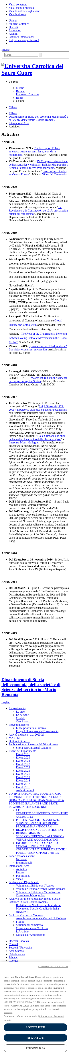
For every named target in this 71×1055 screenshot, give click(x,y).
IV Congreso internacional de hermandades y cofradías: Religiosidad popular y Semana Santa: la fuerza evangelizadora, (38, 164)
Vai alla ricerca (17, 14)
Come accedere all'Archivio (32, 928)
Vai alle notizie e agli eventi (24, 11)
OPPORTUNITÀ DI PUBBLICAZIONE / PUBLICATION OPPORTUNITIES (41, 851)
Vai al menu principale (21, 7)
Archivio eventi (25, 790)
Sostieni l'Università (20, 947)
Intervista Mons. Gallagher (24, 442)
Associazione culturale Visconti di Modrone (41, 918)
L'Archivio (22, 931)
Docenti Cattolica (19, 940)
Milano (20, 87)
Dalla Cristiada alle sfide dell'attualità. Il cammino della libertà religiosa (37, 437)
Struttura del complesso (29, 924)
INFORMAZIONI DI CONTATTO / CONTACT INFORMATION (37, 844)
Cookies (13, 960)
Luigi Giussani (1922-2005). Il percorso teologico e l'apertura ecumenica (38, 408)
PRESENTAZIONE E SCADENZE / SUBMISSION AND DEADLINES (38, 821)
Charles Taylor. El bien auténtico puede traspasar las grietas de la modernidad (34, 151)
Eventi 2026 (23, 754)
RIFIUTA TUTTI (35, 1037)
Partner (20, 872)
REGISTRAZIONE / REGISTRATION (39, 829)
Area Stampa (16, 950)
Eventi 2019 (23, 777)
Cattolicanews (17, 954)
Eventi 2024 (23, 760)
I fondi (20, 921)
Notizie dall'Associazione (30, 934)
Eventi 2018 (23, 780)
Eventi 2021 (23, 770)
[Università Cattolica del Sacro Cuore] (35, 72)
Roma (19, 97)
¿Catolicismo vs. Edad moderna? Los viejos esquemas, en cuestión (38, 348)
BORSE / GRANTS (28, 833)
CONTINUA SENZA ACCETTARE (53, 966)
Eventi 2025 (23, 757)
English (5, 49)
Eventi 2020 (23, 773)
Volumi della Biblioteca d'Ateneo (35, 885)
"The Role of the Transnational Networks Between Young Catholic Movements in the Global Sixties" (38, 338)
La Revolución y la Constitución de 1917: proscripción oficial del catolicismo (38, 210)
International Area (19, 123)
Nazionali (21, 859)
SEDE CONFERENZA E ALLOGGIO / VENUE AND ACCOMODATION (40, 838)
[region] (35, 1008)
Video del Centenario (54, 174)
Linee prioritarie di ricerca (31, 728)
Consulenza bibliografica (30, 895)
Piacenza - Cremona (27, 94)
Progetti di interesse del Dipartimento (37, 731)
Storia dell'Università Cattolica (33, 747)
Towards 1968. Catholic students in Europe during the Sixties (38, 379)
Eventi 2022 (23, 767)
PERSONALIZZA (35, 1048)
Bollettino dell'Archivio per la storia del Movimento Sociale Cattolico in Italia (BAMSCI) (38, 908)
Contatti (20, 718)
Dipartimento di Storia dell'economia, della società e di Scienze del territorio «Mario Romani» (38, 118)
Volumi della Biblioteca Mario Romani (38, 892)
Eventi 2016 (23, 787)
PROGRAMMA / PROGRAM (34, 826)
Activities (21, 869)
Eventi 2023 (23, 764)
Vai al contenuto (18, 4)
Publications (23, 875)
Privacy (13, 957)
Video (19, 879)
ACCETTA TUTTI (35, 1027)
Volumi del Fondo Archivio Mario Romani (40, 888)
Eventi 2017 (23, 783)
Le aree (20, 711)
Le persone (22, 714)
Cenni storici (23, 721)
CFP (18, 810)
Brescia (20, 91)
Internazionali (24, 862)
